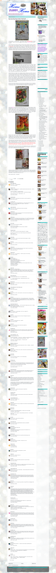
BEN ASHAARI (40, 278)
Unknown (12, 252)
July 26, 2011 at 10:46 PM (14, 502)
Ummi (11, 375)
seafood (40, 238)
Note (46, 234)
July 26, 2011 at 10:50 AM (14, 273)
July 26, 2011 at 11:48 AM (14, 346)
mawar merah (12, 207)
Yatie (11, 297)
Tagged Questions (44, 241)
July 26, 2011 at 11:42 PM (14, 516)
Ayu (11, 438)
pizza (38, 236)
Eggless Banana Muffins (41, 262)
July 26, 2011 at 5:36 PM (14, 460)
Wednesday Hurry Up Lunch (44, 253)
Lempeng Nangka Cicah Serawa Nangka (44, 206)
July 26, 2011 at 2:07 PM (14, 405)
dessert (39, 227)
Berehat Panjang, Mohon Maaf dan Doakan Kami (43, 185)
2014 (39, 93)
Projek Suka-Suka (29, 41)
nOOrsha (12, 217)
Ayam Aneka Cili (41, 104)
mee (42, 233)
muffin (38, 234)
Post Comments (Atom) (15, 565)
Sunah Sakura (12, 421)
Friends (39, 229)
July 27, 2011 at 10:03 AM (14, 551)
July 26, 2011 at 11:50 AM (14, 351)
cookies (39, 226)
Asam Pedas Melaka (41, 137)
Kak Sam (12, 511)
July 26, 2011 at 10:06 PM (14, 495)
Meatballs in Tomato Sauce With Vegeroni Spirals (44, 172)
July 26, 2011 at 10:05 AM (14, 194)
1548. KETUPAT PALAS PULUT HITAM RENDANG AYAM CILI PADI (44, 212)
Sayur (46, 237)
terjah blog (44, 242)
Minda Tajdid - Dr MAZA (42, 39)
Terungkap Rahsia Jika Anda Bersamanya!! (44, 189)
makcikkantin (12, 536)
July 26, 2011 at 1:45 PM (14, 395)
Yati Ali (11, 348)
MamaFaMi (12, 328)
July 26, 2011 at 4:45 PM (14, 451)
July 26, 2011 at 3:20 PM (14, 436)
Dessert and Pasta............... (43, 300)
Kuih (44, 232)
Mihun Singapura (41, 115)
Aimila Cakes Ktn (40, 374)
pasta (43, 235)
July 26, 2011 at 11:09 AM (14, 307)
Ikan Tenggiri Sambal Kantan (42, 105)
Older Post (34, 563)
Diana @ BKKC (13, 183)
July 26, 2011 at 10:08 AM (14, 209)
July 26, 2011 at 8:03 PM (14, 471)
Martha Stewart (39, 385)
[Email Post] (18, 178)
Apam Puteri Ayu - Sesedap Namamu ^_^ (42, 106)
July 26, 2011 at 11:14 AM (14, 312)
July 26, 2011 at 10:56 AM (14, 279)
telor (40, 242)
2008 (39, 149)
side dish (44, 238)
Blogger (34, 570)
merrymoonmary (28, 570)
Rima (11, 449)
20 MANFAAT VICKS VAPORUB (42, 71)
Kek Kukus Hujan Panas (42, 114)
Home (22, 563)
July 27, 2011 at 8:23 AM (14, 545)
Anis (11, 458)
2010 (39, 147)
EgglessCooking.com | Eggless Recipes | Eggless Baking (42, 261)
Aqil (11, 310)
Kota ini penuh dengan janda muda (42, 75)
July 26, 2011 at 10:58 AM (14, 284)
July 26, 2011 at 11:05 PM (14, 509)
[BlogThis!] (20, 178)
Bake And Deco (40, 378)
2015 (39, 92)
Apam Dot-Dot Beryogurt (42, 128)
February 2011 (41, 145)
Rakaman (44, 236)
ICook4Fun (12, 530)
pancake (40, 235)
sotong (39, 240)
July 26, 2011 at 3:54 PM (14, 441)
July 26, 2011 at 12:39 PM (14, 385)
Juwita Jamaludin (13, 468)
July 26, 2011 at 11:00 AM (14, 289)
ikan (46, 229)
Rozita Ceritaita (13, 275)
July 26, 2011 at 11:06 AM (14, 301)
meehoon (46, 233)
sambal (41, 237)
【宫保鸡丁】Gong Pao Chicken (44, 265)
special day (42, 240)
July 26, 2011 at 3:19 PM (14, 431)
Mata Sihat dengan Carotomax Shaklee (44, 19)
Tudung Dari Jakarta (44, 273)
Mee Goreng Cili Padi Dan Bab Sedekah (44, 217)
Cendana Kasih (13, 463)
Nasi (42, 234)
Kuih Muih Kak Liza (40, 383)
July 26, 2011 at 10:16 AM (14, 234)
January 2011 (41, 146)
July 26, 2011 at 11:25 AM (14, 321)
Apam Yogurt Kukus (41, 135)
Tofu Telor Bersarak (41, 113)
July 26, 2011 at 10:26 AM (14, 244)
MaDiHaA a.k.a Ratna (13, 343)
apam (38, 223)
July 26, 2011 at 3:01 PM (14, 414)
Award (42, 223)
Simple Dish (40, 239)
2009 (39, 148)
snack (46, 239)
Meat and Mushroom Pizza (42, 126)
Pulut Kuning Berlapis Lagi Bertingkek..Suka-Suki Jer (44, 158)
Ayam (46, 223)
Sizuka (11, 402)
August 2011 (41, 102)
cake (40, 225)
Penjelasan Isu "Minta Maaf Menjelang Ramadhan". (43, 31)
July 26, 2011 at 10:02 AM (14, 185)
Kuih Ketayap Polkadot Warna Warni (44, 193)
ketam (43, 231)
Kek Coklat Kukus (43, 197)
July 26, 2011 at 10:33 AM (14, 254)
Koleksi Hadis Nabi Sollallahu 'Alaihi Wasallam (42, 36)
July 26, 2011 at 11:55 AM (14, 357)
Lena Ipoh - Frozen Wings (41, 384)
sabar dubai (12, 197)
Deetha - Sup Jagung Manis (41, 381)
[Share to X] (21, 178)
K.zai (11, 319)
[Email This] (19, 178)
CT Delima (12, 360)
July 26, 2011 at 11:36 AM (14, 332)
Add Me (39, 65)
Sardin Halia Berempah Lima (42, 132)
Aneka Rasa (39, 377)
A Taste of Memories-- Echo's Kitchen (16, 287)
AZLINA (12, 523)
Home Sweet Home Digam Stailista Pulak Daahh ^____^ (18, 19)
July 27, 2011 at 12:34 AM (14, 527)
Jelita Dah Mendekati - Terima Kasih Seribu (44, 167)
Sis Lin (11, 223)
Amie (11, 542)
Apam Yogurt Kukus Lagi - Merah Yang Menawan (43, 108)
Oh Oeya (12, 426)
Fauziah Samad (13, 369)
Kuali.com (39, 382)
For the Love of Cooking (42, 257)
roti (46, 236)
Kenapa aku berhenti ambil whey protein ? (44, 279)
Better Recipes (39, 379)
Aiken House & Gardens (42, 284)
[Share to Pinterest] (22, 178)
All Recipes (39, 376)
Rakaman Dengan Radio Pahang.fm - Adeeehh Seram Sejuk (43, 119)
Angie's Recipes (41, 246)
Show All (46, 304)
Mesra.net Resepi (40, 386)
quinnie (12, 237)
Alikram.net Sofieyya (40, 375)
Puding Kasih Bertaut (41, 127)
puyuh (41, 236)
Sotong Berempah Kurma (42, 129)
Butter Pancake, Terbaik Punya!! (43, 134)
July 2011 (40, 103)
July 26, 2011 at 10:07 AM (14, 199)
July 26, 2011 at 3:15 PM (14, 419)
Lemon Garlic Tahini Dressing (42, 258)
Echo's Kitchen (41, 264)
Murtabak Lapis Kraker (42, 133)
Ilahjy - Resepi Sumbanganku (43, 210)
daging (42, 226)
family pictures (40, 228)
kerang (40, 231)
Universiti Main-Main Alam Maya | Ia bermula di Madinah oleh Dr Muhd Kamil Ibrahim (43, 27)
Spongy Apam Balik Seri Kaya (43, 136)
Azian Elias (12, 518)
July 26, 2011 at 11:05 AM (14, 294)
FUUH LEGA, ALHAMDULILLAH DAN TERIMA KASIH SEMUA (43, 117)
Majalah (39, 233)
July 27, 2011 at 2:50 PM (14, 558)
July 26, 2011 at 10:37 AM (14, 265)
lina (11, 417)
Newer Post (11, 563)
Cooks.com (39, 380)
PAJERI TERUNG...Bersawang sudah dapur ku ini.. (44, 163)
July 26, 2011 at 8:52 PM (14, 478)
